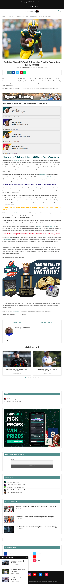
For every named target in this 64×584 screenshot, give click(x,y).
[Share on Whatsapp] (24, 72)
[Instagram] (30, 6)
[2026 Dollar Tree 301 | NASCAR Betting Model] (17, 359)
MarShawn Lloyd (51, 226)
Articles (11, 16)
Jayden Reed (7, 207)
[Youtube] (32, 6)
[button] (4, 364)
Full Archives (30, 4)
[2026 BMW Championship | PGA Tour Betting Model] (47, 359)
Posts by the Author (47, 322)
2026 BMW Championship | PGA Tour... (18, 570)
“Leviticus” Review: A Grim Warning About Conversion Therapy (36, 527)
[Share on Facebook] (13, 72)
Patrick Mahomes (9, 234)
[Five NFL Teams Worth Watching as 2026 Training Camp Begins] (9, 509)
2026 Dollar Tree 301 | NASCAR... (17, 561)
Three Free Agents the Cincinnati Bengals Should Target (35, 516)
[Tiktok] (37, 6)
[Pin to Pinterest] (21, 72)
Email (12, 459)
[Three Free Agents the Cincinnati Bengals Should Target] (9, 519)
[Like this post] (10, 72)
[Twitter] (28, 6)
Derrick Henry (7, 184)
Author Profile (17, 322)
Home (3, 16)
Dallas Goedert (51, 176)
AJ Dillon (39, 226)
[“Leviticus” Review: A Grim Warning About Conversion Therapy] (9, 529)
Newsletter (39, 4)
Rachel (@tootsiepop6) (29, 67)
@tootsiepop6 (16, 311)
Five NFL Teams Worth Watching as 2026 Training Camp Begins (36, 506)
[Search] (61, 11)
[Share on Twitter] (17, 72)
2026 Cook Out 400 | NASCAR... (17, 578)
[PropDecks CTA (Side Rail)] (32, 410)
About (24, 4)
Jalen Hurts (7, 157)
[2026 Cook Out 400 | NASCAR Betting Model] (5, 579)
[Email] (35, 6)
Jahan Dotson (42, 174)
